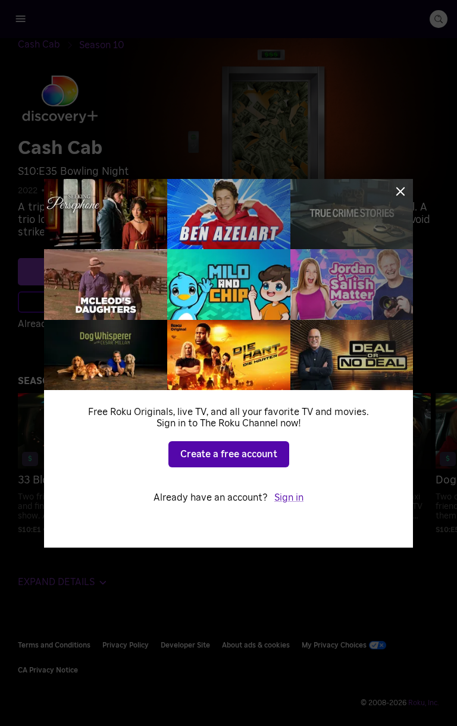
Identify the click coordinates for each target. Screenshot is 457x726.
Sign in (288, 497)
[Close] (400, 191)
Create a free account (228, 454)
